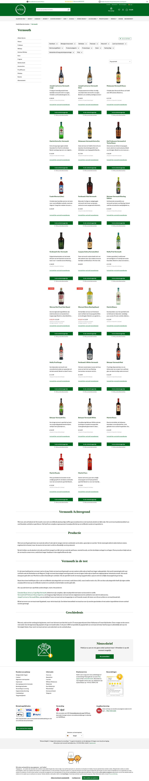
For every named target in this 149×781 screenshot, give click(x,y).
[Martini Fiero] (89, 462)
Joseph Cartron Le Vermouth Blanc (29, 597)
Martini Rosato (55, 473)
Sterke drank (21, 62)
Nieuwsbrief (114, 4)
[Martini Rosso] (118, 406)
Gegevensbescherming (22, 691)
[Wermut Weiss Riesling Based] (89, 296)
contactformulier (88, 678)
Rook (97, 48)
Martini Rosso (111, 418)
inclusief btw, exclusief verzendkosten (60, 104)
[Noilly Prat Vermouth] (118, 240)
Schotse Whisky (22, 52)
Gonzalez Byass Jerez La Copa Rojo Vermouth (32, 593)
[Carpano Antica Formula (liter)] (89, 240)
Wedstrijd (49, 684)
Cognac (20, 59)
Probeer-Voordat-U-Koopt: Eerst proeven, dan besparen (113, 1)
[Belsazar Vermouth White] (89, 406)
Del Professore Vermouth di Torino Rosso (116, 142)
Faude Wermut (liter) (57, 196)
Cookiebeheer (20, 693)
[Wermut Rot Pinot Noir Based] (61, 296)
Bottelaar (81, 43)
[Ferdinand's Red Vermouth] (89, 185)
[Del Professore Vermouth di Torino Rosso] (118, 130)
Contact (108, 4)
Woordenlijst (49, 688)
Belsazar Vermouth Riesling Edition (116, 197)
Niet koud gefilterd (55, 48)
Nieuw (19, 41)
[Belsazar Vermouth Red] (118, 351)
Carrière (48, 679)
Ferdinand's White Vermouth (88, 362)
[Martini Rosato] (61, 462)
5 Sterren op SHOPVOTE (78, 1)
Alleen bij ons (22, 38)
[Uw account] (123, 9)
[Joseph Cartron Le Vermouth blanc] (89, 75)
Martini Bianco (112, 307)
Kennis (20, 77)
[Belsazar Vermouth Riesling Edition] (118, 185)
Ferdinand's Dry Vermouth (59, 252)
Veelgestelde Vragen (22, 675)
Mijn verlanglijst (122, 4)
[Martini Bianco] (118, 296)
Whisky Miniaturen (51, 682)
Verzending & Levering (22, 688)
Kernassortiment (51, 691)
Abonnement (21, 80)
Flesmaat (93, 43)
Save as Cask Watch (126, 38)
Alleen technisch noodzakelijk (60, 778)
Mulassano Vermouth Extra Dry (89, 141)
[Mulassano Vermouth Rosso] (118, 75)
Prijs (78, 52)
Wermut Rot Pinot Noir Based (60, 307)
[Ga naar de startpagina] (25, 10)
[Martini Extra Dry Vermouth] (61, 130)
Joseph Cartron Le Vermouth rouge (59, 87)
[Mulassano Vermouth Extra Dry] (89, 130)
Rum (19, 55)
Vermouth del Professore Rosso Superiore (31, 595)
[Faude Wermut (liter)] (61, 185)
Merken (20, 73)
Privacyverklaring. (113, 774)
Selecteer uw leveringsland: (74, 732)
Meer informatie (111, 711)
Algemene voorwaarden (22, 679)
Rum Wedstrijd (50, 686)
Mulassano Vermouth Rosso (116, 86)
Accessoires (21, 66)
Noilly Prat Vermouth (114, 252)
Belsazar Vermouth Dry (58, 418)
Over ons (48, 675)
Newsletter (49, 677)
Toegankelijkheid (20, 695)
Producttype (86, 48)
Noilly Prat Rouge (56, 362)
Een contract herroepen (24, 728)
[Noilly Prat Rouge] (61, 351)
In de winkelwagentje (61, 112)
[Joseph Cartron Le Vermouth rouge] (61, 75)
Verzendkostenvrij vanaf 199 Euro (36, 1)
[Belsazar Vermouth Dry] (61, 406)
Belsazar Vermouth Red (115, 362)
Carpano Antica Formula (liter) (88, 252)
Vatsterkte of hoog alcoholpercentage (60, 52)
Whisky (20, 48)
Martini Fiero (82, 473)
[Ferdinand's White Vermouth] (89, 351)
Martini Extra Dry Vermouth (59, 141)
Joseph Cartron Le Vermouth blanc (88, 87)
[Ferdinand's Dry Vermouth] (61, 240)
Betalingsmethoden (21, 686)
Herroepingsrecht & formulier (24, 684)
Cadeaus (20, 45)
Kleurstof (104, 43)
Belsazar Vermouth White (87, 418)
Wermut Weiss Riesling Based (88, 307)
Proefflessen (21, 70)
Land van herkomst (118, 43)
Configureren (76, 778)
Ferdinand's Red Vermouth (87, 196)
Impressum (19, 682)
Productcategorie (71, 48)
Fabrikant (52, 43)
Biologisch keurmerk (67, 43)
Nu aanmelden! (105, 656)
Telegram (48, 693)
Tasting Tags (108, 48)
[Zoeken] (68, 9)
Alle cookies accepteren (90, 778)
